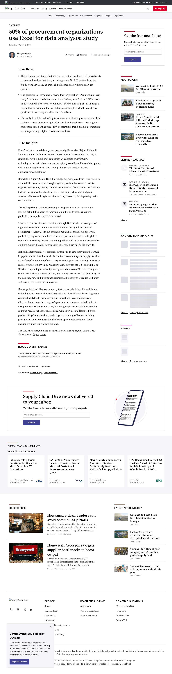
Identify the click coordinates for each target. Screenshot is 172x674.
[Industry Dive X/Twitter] (24, 609)
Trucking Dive (68, 2)
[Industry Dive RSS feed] (31, 609)
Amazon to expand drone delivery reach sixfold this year (145, 569)
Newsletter (50, 620)
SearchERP (80, 2)
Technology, (36, 372)
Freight (108, 15)
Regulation (118, 15)
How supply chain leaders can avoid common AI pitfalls (71, 517)
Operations (73, 15)
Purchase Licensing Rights (57, 625)
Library (44, 8)
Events (52, 8)
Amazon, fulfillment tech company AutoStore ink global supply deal (145, 552)
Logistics (98, 15)
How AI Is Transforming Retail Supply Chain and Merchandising (143, 188)
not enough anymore (53, 183)
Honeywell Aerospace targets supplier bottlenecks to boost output (70, 550)
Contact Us (50, 615)
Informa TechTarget (98, 650)
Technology (60, 15)
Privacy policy (58, 663)
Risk (50, 15)
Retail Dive (56, 2)
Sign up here (39, 334)
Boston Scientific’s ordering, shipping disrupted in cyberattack (147, 139)
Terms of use (73, 663)
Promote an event (138, 361)
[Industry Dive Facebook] (18, 609)
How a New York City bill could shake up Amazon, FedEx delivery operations (148, 121)
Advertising (85, 606)
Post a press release (139, 312)
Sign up (161, 8)
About (48, 606)
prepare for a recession (72, 236)
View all (124, 220)
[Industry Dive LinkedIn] (11, 609)
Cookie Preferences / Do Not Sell (115, 663)
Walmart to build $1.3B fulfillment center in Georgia (149, 89)
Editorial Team (51, 611)
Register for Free (19, 661)
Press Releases (65, 8)
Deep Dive (34, 8)
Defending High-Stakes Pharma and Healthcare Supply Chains (143, 207)
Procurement (86, 15)
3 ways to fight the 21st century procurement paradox (49, 353)
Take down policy (89, 663)
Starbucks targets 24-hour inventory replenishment (149, 103)
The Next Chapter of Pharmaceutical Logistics (144, 170)
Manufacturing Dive (43, 2)
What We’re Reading (54, 634)
